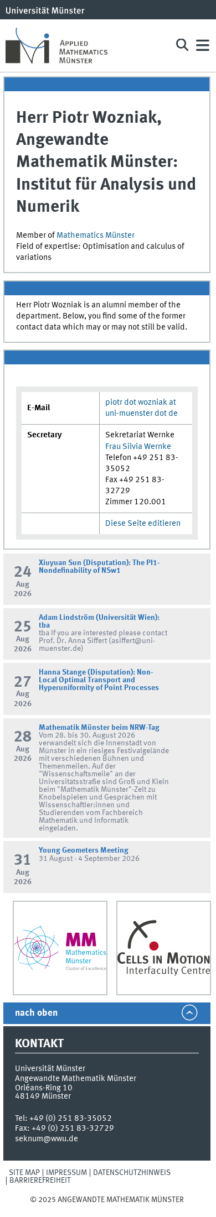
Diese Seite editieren (143, 523)
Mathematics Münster (95, 235)
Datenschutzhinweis (132, 1173)
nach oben (36, 1013)
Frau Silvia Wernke (138, 446)
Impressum (66, 1173)
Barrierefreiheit (40, 1180)
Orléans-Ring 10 (44, 1088)
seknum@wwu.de (46, 1139)
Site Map (24, 1173)
